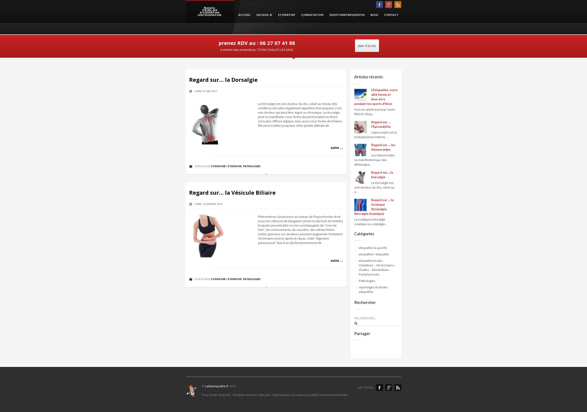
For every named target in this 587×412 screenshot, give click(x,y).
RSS (397, 4)
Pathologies (251, 166)
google (388, 387)
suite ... (337, 147)
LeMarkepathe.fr (217, 386)
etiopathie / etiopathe (226, 166)
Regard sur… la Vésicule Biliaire (232, 192)
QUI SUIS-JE (264, 14)
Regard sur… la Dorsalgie (223, 79)
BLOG (374, 14)
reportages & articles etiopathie (373, 289)
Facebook (379, 387)
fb (379, 4)
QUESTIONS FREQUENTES (347, 14)
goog (388, 4)
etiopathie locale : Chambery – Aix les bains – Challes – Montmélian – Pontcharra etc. (377, 267)
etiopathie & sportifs (373, 248)
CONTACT (391, 14)
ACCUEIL (244, 14)
